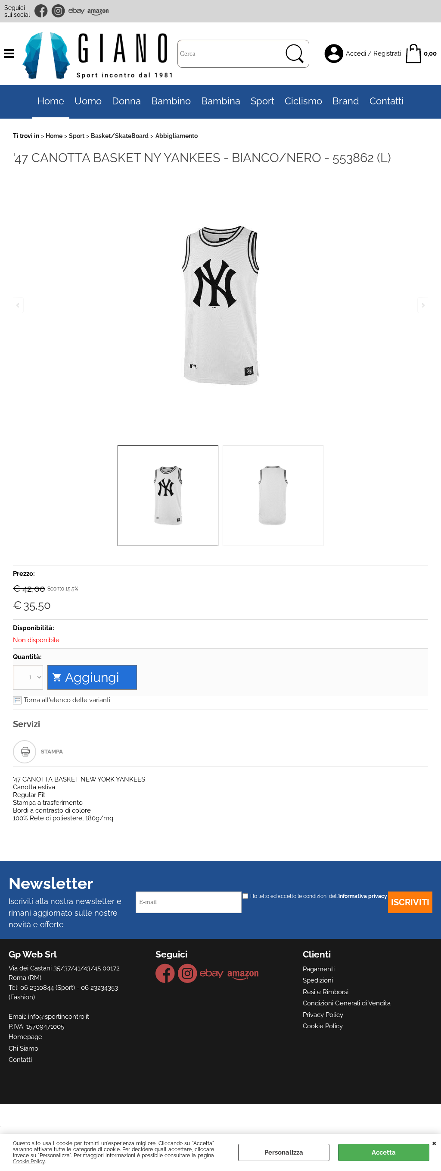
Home (50, 101)
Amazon (98, 11)
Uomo (88, 101)
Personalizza (283, 1152)
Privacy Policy (323, 1015)
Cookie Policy (29, 1161)
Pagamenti (319, 969)
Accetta (384, 1152)
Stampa (52, 751)
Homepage (25, 1037)
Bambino (171, 101)
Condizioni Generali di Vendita (347, 1003)
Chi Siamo (23, 1048)
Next (422, 305)
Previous (18, 305)
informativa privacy (363, 896)
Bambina (220, 101)
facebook (41, 11)
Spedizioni (318, 980)
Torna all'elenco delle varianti (67, 700)
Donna (126, 101)
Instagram (58, 11)
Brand (345, 101)
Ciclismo (303, 101)
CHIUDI (434, 1142)
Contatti (387, 101)
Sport (262, 101)
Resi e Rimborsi (325, 992)
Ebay (76, 11)
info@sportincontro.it (58, 1016)
